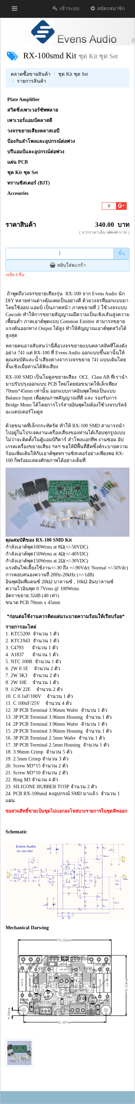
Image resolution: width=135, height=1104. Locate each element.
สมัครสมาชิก (110, 8)
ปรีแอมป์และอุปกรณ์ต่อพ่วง (35, 151)
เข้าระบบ (68, 8)
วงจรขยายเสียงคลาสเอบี (33, 130)
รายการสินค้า (31, 81)
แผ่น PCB (17, 162)
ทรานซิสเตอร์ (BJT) (28, 183)
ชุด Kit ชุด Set (73, 74)
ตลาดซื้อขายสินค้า (31, 74)
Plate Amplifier (23, 99)
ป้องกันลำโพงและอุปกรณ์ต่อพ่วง (41, 141)
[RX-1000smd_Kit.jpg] (19, 1053)
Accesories (17, 193)
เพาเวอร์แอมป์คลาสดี (29, 120)
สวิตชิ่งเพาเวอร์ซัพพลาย (32, 110)
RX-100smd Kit (49, 55)
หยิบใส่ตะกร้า (71, 265)
